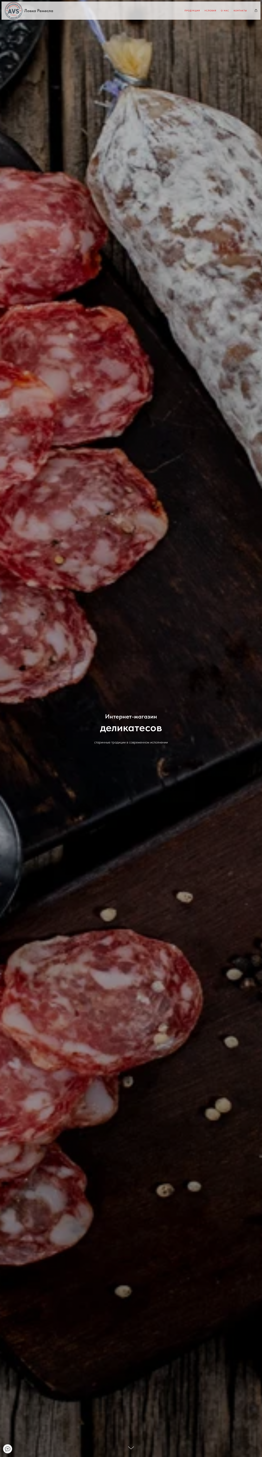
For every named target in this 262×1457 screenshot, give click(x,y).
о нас (225, 10)
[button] (256, 10)
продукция (192, 10)
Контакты (240, 10)
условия (210, 10)
